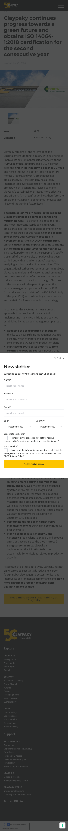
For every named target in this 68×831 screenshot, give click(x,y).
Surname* (9, 393)
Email (7, 407)
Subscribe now (34, 464)
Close (57, 358)
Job (6, 420)
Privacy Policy (16, 456)
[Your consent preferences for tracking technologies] (62, 825)
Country (41, 420)
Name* (7, 379)
